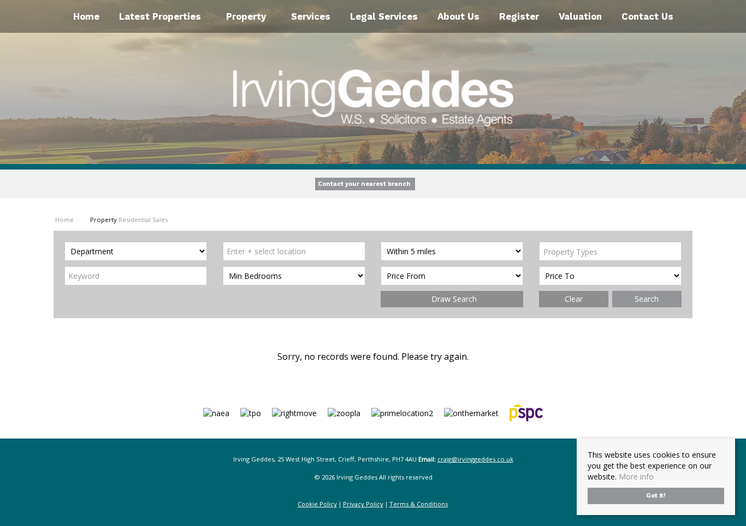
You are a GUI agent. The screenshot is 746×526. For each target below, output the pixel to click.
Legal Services (384, 16)
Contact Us (647, 16)
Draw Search (452, 299)
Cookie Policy (317, 504)
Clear (574, 299)
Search (647, 299)
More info (636, 476)
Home (86, 16)
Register (519, 16)
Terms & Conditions (418, 504)
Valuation (580, 16)
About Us (458, 16)
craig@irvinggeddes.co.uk (475, 459)
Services (310, 16)
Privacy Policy (363, 504)
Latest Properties (160, 16)
